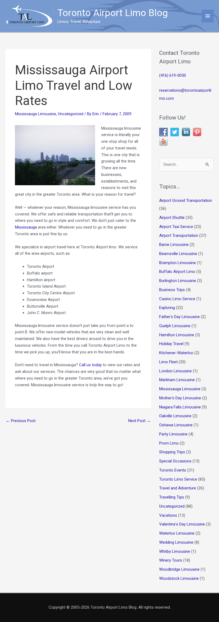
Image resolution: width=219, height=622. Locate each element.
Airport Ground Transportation (185, 200)
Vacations (168, 515)
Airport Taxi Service (176, 226)
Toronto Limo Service (178, 479)
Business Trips (172, 289)
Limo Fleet (168, 362)
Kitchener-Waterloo (176, 352)
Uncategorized (70, 113)
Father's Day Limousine (179, 316)
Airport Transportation (178, 235)
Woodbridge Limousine (179, 569)
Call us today (90, 364)
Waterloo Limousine (176, 533)
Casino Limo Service (177, 298)
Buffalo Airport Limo (177, 271)
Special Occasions (175, 461)
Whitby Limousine (174, 551)
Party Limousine (173, 434)
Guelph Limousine (174, 325)
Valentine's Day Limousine (182, 524)
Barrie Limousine (174, 244)
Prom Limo (169, 443)
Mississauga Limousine (35, 113)
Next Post (139, 420)
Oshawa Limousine (176, 425)
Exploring (167, 307)
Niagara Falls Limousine (180, 407)
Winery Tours (170, 560)
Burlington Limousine (177, 280)
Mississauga (26, 227)
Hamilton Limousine (176, 335)
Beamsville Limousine (178, 253)
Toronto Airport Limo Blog (112, 12)
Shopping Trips (172, 452)
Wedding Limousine (176, 542)
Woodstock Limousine (179, 578)
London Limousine (175, 371)
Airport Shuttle (172, 217)
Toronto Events (172, 470)
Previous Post (21, 420)
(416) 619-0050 (172, 75)
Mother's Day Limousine (180, 398)
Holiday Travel (171, 343)
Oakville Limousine (175, 416)
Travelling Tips (171, 497)
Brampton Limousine (177, 262)
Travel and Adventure (177, 488)
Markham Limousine (177, 379)
